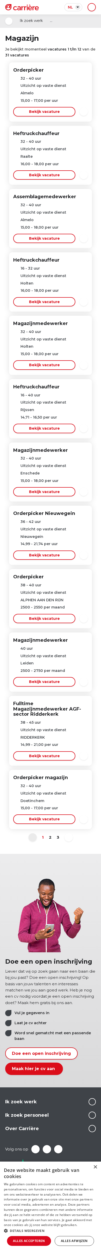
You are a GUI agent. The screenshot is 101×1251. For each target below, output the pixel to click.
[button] (50, 1231)
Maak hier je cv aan (34, 1068)
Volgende (68, 837)
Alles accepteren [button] (29, 1241)
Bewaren (84, 111)
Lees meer (92, 1101)
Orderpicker (28, 70)
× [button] (95, 1167)
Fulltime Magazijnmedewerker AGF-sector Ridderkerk (47, 709)
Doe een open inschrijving (41, 1053)
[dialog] (50, 1206)
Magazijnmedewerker (40, 323)
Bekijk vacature (44, 111)
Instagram (58, 1149)
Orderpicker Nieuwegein (44, 513)
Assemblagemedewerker (44, 196)
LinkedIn (47, 1149)
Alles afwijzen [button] (74, 1241)
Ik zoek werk (31, 20)
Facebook (35, 1149)
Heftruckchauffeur (36, 133)
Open (8, 21)
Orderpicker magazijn (40, 777)
